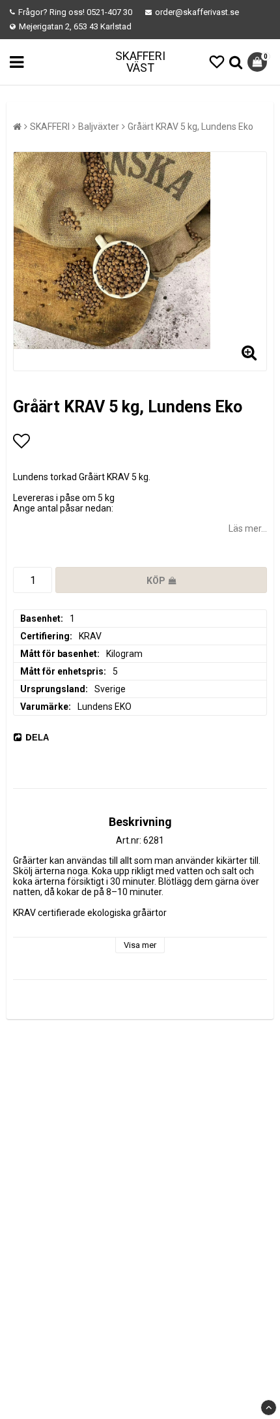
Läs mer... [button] (248, 528)
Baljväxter (98, 126)
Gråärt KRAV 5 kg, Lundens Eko (190, 126)
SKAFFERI (50, 126)
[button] (217, 62)
